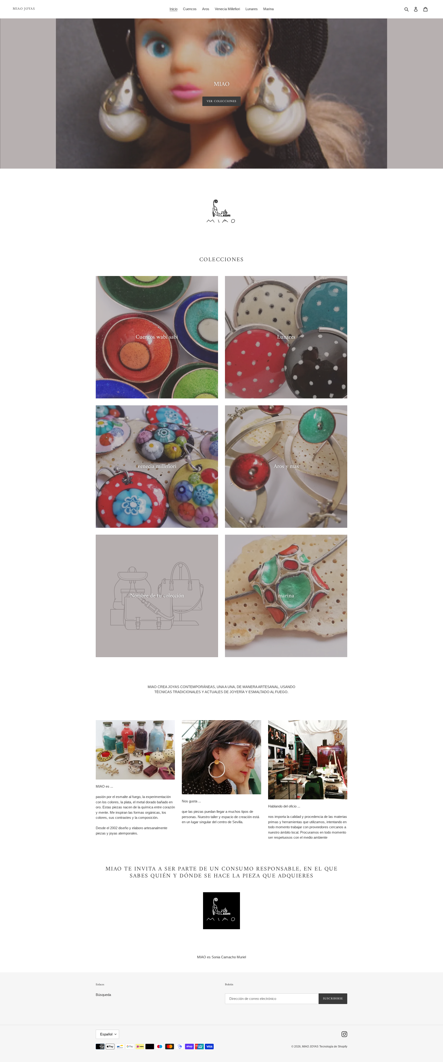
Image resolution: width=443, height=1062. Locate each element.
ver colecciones (221, 101)
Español (106, 1034)
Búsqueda (103, 995)
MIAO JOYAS (24, 9)
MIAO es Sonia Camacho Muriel (221, 957)
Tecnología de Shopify (333, 1046)
